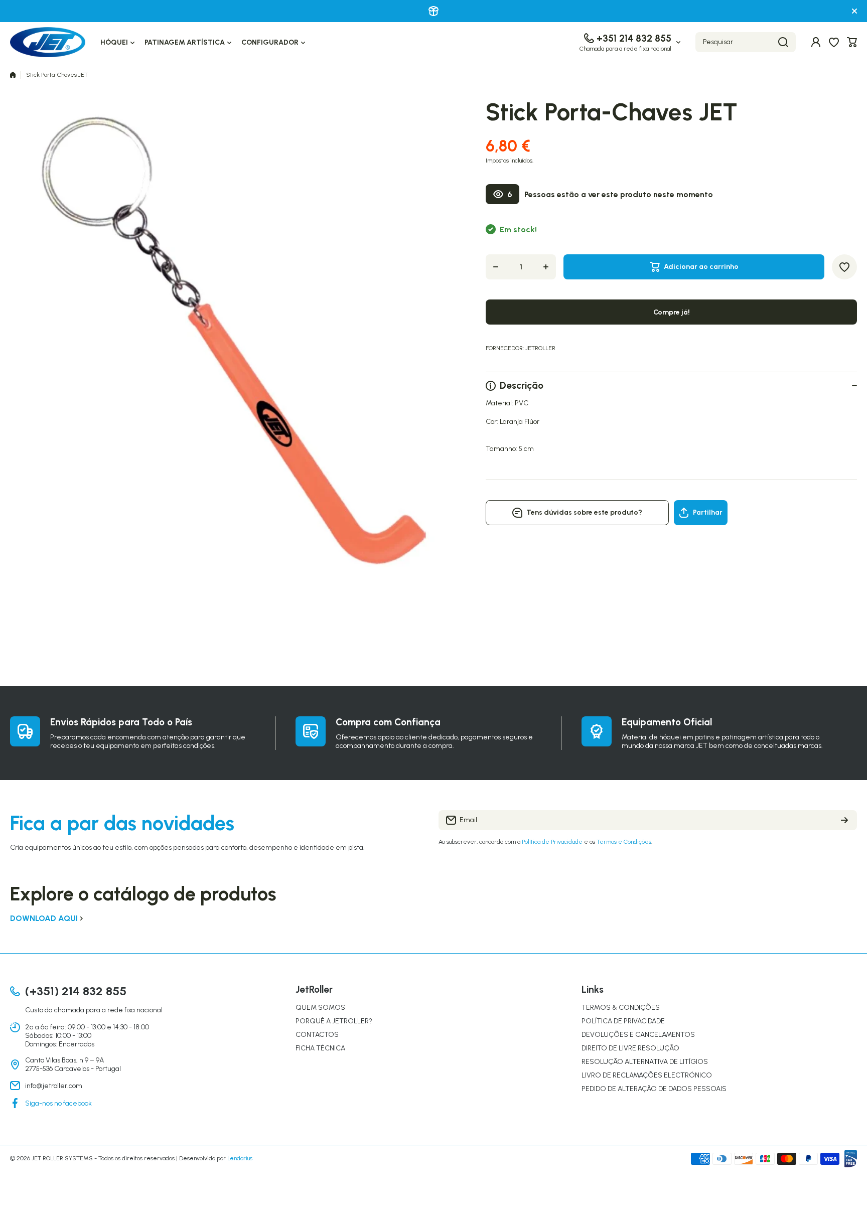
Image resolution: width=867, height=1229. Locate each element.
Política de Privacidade (552, 841)
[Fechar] (854, 11)
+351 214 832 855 (634, 38)
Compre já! (671, 312)
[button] (852, 42)
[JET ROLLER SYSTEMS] (47, 42)
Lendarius (239, 1158)
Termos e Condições (624, 841)
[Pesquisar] (783, 42)
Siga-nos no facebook (58, 1103)
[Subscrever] (844, 820)
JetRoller (540, 348)
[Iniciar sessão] (816, 42)
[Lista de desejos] (834, 42)
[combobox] (745, 42)
